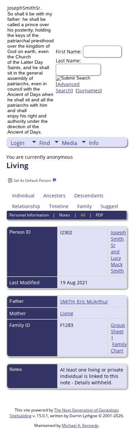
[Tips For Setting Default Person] (54, 180)
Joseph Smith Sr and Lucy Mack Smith (118, 251)
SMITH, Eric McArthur (84, 301)
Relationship (26, 206)
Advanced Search (68, 87)
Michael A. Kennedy (80, 425)
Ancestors (54, 195)
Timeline (59, 206)
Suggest (109, 206)
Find (44, 143)
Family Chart (119, 347)
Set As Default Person (32, 180)
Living (66, 313)
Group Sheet (118, 328)
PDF (99, 215)
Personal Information (29, 215)
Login (18, 143)
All (83, 215)
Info (94, 143)
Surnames (88, 90)
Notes (64, 215)
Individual (23, 195)
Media (69, 143)
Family (84, 206)
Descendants (88, 195)
